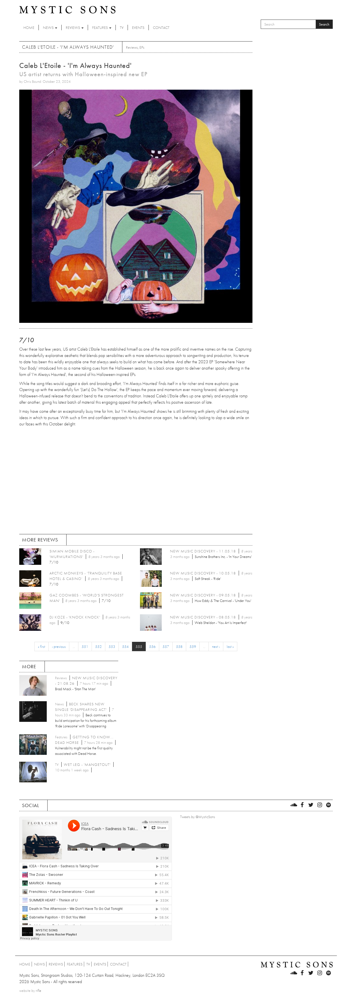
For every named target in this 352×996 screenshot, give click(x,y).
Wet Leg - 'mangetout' (87, 764)
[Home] (67, 9)
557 (166, 646)
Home (28, 27)
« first (41, 646)
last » (230, 646)
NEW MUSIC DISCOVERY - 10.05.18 (203, 573)
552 (98, 646)
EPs (141, 47)
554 (125, 646)
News (48, 27)
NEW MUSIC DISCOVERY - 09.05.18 (203, 595)
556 (152, 646)
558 (179, 646)
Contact (161, 27)
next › (216, 646)
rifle (38, 990)
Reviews (73, 27)
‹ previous (59, 646)
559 (192, 646)
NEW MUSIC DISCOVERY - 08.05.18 (203, 617)
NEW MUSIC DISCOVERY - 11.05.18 (203, 551)
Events (138, 27)
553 (112, 646)
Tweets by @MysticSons (197, 816)
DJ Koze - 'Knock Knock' (75, 617)
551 (85, 646)
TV (121, 27)
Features (100, 27)
